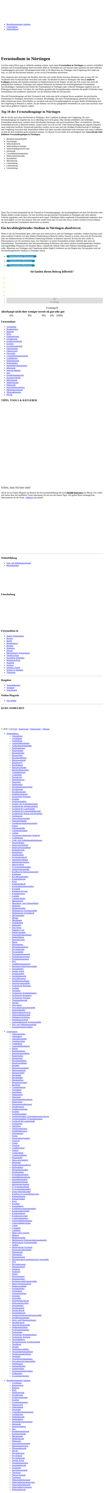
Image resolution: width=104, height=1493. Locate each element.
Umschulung (11, 27)
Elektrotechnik (12, 336)
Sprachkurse (11, 690)
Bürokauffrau (17, 1080)
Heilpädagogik (12, 361)
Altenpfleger (17, 736)
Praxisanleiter (17, 952)
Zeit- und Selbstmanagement (18, 563)
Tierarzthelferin (18, 1339)
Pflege (14, 942)
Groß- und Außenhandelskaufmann (27, 840)
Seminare (10, 687)
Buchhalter (16, 1075)
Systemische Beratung (21, 986)
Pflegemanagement (14, 390)
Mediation (16, 906)
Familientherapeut (19, 1131)
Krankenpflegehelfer (21, 1211)
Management (17, 901)
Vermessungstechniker (21, 1354)
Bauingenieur (12, 329)
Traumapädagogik (19, 1000)
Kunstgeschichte (13, 378)
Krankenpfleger (18, 1213)
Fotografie (10, 353)
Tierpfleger (16, 1344)
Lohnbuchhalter (18, 898)
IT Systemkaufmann (20, 1187)
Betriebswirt (17, 763)
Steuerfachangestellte (21, 983)
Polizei (15, 1274)
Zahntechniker (18, 1368)
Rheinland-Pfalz (13, 660)
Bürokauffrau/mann (20, 770)
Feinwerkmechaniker (21, 818)
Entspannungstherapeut (22, 1104)
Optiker (15, 1245)
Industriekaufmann (20, 860)
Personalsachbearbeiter (21, 1250)
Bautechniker (17, 750)
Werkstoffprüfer (18, 1010)
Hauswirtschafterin (20, 845)
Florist (14, 1136)
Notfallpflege (17, 923)
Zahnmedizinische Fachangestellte (26, 1022)
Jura (8, 373)
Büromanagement (19, 1082)
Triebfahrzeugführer (20, 1349)
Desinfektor (17, 1092)
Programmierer (18, 1276)
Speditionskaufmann (20, 981)
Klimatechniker (18, 1199)
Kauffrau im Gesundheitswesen (25, 1194)
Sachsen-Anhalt (13, 667)
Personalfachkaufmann (21, 935)
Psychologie (17, 1455)
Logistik (15, 896)
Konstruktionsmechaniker (23, 886)
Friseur (15, 826)
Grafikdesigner (18, 1148)
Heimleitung (17, 852)
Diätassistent (17, 1094)
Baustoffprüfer (18, 753)
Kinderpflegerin (18, 879)
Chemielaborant (18, 772)
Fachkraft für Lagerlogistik (23, 809)
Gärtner (15, 833)
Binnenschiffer (18, 1073)
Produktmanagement (21, 957)
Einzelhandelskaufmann (22, 787)
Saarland (10, 663)
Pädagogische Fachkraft (22, 1247)
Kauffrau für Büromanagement (25, 872)
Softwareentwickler (20, 1303)
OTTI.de (13, 729)
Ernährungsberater (14, 341)
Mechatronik (11, 380)
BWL (8, 334)
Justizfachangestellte (20, 869)
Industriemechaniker (20, 862)
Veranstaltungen (13, 685)
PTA (14, 961)
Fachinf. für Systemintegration (25, 804)
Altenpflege (17, 1036)
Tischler (15, 1003)
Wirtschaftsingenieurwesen (23, 1482)
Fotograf (15, 1145)
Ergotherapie (11, 339)
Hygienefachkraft (19, 857)
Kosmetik (16, 889)
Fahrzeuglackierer (19, 1128)
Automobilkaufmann (21, 743)
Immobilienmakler (19, 1179)
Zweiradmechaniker (20, 1376)
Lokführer (16, 1230)
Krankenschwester (20, 891)
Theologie (16, 1472)
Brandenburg (12, 643)
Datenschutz (35, 729)
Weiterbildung (12, 29)
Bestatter (15, 1065)
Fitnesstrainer (12, 348)
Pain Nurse (16, 927)
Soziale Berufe (18, 1310)
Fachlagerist (17, 816)
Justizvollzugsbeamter (21, 1191)
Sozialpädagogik (19, 976)
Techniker (16, 990)
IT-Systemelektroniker (21, 867)
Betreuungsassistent (20, 1068)
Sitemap (46, 729)
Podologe (16, 1269)
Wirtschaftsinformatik (21, 1015)
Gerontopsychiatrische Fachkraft (26, 835)
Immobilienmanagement (16, 365)
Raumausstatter (18, 1279)
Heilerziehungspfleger (21, 847)
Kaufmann (16, 874)
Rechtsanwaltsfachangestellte (24, 966)
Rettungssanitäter (19, 1286)
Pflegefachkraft (18, 1267)
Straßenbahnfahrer (20, 1327)
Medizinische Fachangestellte (24, 910)
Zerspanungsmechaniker (22, 1027)
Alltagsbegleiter (18, 1034)
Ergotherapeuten (19, 792)
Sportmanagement (19, 1470)
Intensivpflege (18, 864)
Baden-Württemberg (15, 636)
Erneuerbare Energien (21, 796)
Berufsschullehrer (19, 1063)
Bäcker (15, 1048)
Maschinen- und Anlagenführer (25, 903)
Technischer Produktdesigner (24, 993)
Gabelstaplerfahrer (20, 830)
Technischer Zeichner (21, 998)
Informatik (10, 368)
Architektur (11, 327)
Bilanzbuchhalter (19, 767)
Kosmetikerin (17, 1206)
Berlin (9, 641)
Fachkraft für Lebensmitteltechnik (26, 811)
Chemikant (16, 1090)
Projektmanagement (20, 959)
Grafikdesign (12, 358)
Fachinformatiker (19, 801)
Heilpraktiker (12, 363)
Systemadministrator (20, 1330)
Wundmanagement (20, 1020)
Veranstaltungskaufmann (22, 1351)
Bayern (9, 638)
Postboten (16, 1271)
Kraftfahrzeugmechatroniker (24, 1208)
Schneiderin (17, 1291)
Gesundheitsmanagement (17, 356)
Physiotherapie (18, 949)
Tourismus (16, 1477)
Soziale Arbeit (18, 971)
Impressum (23, 729)
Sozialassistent (18, 973)
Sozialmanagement (20, 1463)
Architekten (17, 738)
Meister (15, 918)
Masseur (15, 1235)
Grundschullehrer (19, 1155)
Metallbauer (17, 920)
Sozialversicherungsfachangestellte (27, 1315)
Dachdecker (17, 777)
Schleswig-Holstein (14, 670)
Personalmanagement (15, 387)
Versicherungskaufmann (22, 1359)
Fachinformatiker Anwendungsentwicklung (30, 1116)
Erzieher (10, 344)
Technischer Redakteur (22, 995)
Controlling (17, 775)
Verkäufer (16, 1356)
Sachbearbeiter (18, 1288)
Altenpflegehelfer (19, 1039)
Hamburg (10, 648)
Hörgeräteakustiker (20, 1170)
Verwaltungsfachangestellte (23, 1007)
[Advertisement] (52, 190)
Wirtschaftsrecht (19, 1489)
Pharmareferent (18, 1257)
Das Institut (11, 700)
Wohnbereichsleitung (21, 1017)
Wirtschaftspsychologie (22, 1487)
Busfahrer (16, 1085)
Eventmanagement (14, 346)
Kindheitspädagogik (15, 375)
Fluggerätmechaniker (21, 1138)
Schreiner (16, 1296)
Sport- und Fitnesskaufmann (24, 1320)
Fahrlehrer (16, 1126)
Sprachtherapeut (19, 978)
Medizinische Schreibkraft (23, 913)
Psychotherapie (18, 1458)
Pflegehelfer (17, 1254)
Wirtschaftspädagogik (21, 1485)
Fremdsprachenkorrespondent (24, 823)
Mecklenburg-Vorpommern (18, 653)
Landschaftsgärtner (20, 1218)
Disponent (16, 782)
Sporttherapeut (18, 1322)
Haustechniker (18, 843)
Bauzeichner (17, 755)
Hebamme (16, 1162)
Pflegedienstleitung (20, 947)
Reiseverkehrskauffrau (21, 1284)
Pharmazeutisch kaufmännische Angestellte (30, 1259)
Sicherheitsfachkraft (20, 1301)
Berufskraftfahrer (19, 758)
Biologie (10, 331)
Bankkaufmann (18, 748)
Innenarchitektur (13, 370)
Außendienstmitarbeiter (22, 746)
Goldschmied (17, 1153)
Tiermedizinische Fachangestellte (26, 1342)
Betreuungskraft (19, 760)
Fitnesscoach (11, 351)
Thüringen (10, 672)
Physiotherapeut (19, 1264)
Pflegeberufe (17, 1252)
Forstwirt (16, 1141)
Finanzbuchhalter (19, 821)
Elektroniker (17, 784)
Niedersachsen (12, 655)
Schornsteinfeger (19, 1293)
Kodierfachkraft (18, 884)
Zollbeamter (17, 1373)
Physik (9, 394)
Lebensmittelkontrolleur (22, 1221)
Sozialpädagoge (18, 1313)
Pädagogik (11, 385)
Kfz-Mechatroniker (20, 876)
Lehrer (15, 1225)
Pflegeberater (17, 944)
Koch (14, 881)
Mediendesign (12, 382)
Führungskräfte (18, 828)
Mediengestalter (18, 908)
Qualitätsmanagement (21, 964)
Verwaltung (17, 1005)
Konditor (16, 1204)
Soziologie (16, 1468)
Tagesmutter (17, 1332)
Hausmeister (17, 1157)
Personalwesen (18, 940)
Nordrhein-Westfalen (15, 658)
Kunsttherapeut (18, 893)
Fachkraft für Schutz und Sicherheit (27, 813)
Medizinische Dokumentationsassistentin (29, 1240)
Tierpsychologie (19, 1475)
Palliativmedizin (19, 932)
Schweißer (16, 1298)
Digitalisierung (18, 779)
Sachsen (10, 665)
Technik (15, 988)
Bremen (9, 646)
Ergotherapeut (18, 1107)
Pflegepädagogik (13, 392)
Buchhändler (17, 1077)
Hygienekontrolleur (20, 1174)
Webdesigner (17, 1364)
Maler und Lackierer (20, 1233)
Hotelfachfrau (18, 855)
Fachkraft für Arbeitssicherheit (25, 806)
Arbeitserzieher (18, 1041)
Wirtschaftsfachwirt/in (21, 1012)
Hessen (9, 650)
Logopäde (16, 1228)
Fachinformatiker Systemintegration (27, 1119)
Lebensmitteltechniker (21, 1223)
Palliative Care (18, 930)
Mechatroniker (12, 565)
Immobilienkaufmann (21, 1177)
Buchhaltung (17, 765)
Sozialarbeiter (18, 969)
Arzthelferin (17, 741)
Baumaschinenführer (21, 1053)
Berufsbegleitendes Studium (18, 24)
